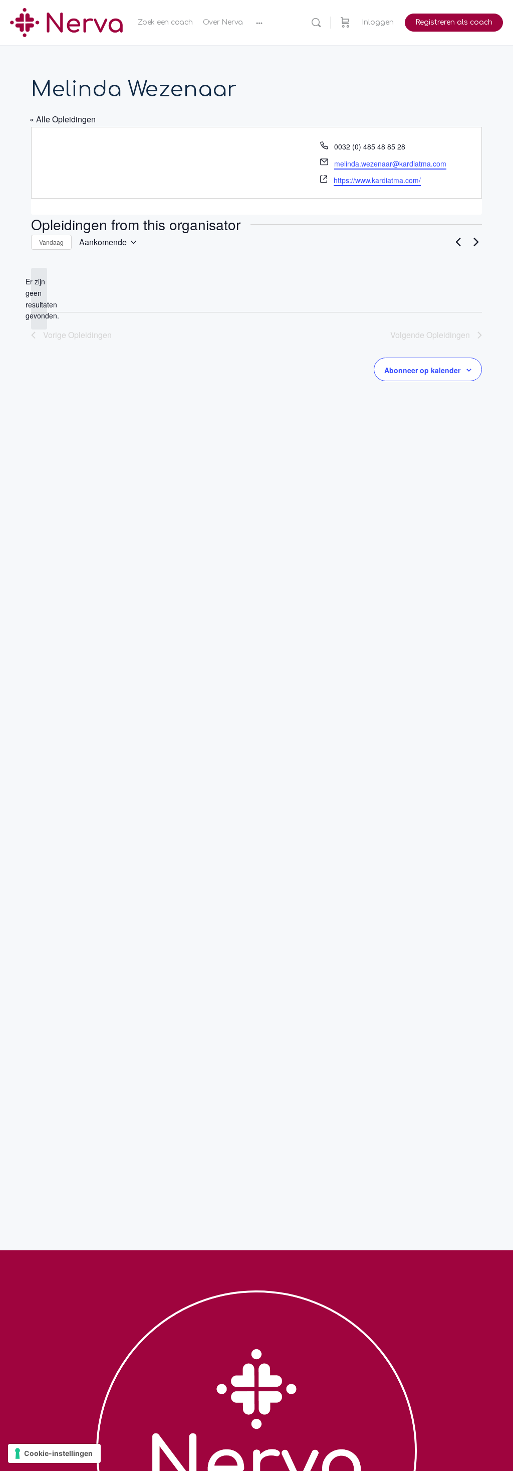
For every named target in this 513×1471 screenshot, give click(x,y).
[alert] (39, 299)
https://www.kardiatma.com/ (377, 180)
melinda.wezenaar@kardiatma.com (390, 163)
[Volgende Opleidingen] (476, 242)
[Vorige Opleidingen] (458, 242)
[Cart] (345, 22)
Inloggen (378, 22)
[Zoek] (316, 23)
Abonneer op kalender (422, 370)
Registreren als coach (453, 22)
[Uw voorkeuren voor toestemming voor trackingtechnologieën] (54, 1453)
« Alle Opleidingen (63, 119)
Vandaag (51, 242)
